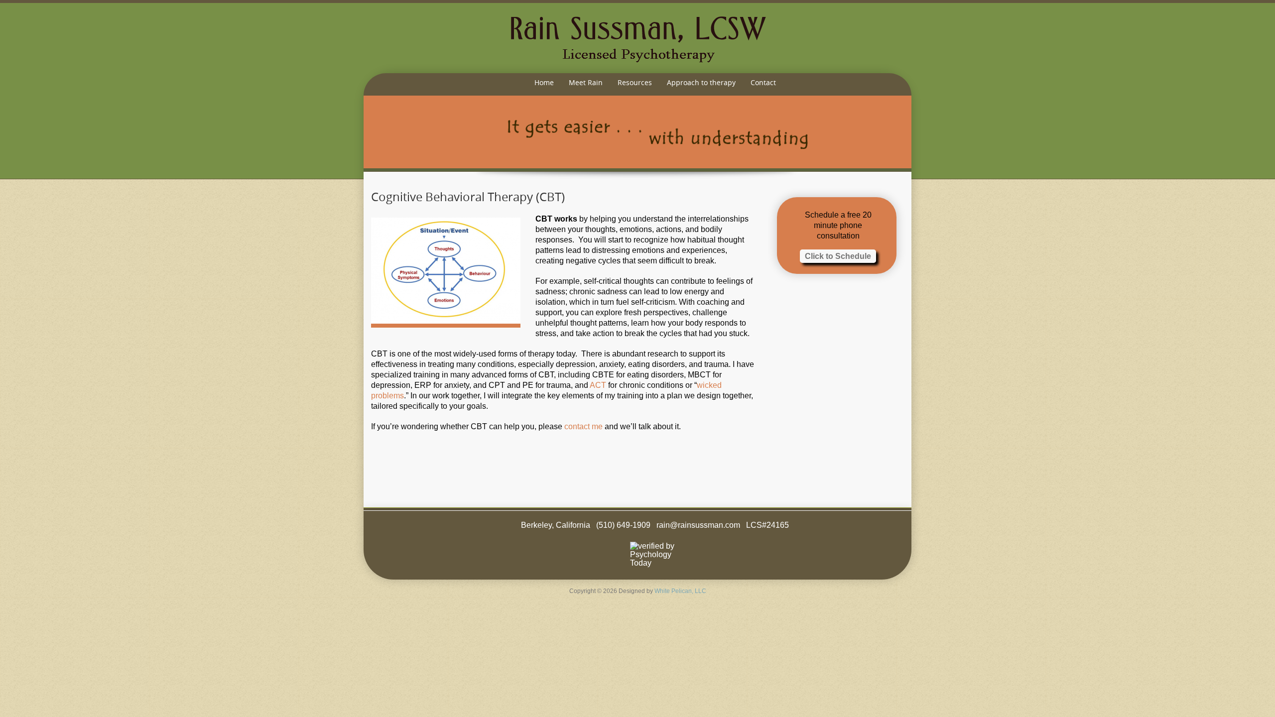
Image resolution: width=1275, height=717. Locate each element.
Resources (635, 82)
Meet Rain (586, 82)
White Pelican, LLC (680, 591)
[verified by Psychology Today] (655, 554)
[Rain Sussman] (637, 38)
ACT (598, 385)
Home (544, 82)
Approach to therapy (701, 82)
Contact (763, 82)
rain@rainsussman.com (698, 525)
